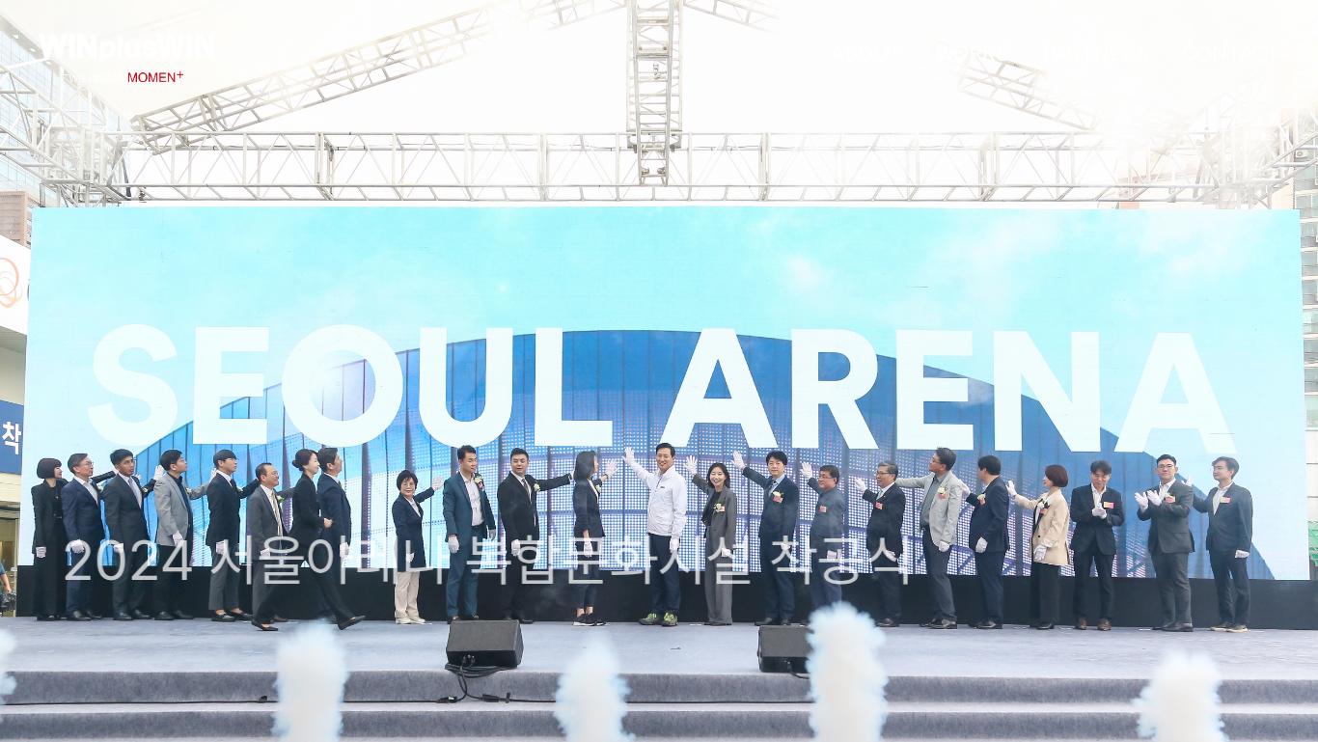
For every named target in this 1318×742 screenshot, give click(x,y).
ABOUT (866, 53)
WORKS (972, 53)
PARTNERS (1095, 53)
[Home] (126, 76)
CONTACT (1230, 53)
